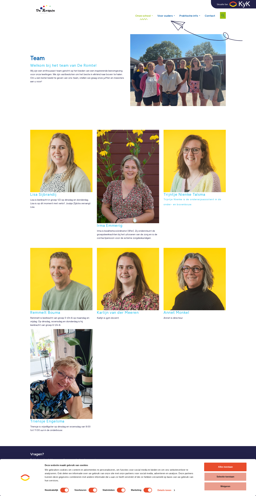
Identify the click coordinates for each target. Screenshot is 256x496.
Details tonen (164, 490)
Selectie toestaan (225, 476)
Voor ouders (165, 15)
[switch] (93, 490)
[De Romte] (45, 10)
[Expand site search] (223, 15)
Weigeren (225, 486)
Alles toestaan (225, 467)
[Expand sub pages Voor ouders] (176, 14)
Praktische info (188, 15)
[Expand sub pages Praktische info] (201, 14)
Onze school (143, 15)
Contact (210, 15)
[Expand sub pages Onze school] (154, 14)
